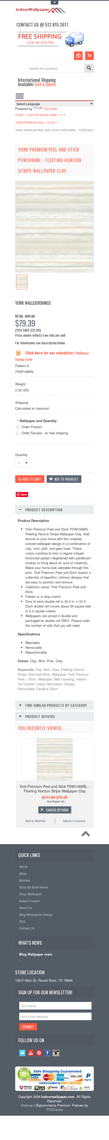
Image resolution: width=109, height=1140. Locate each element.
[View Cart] (89, 55)
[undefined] (54, 271)
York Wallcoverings (33, 303)
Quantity (21, 454)
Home (19, 115)
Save (24, 494)
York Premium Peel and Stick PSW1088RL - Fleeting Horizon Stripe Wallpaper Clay (55, 788)
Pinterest (39, 1053)
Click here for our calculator (50, 352)
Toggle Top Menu (54, 3)
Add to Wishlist (35, 821)
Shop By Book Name (42, 115)
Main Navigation (19, 95)
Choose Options (57, 809)
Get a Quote (45, 84)
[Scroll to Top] (87, 835)
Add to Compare (74, 821)
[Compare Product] (78, 55)
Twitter (22, 1053)
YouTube (31, 1053)
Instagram (56, 1053)
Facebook (47, 1053)
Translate (50, 108)
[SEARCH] (89, 68)
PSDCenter (54, 1109)
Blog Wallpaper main (35, 954)
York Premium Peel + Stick (35, 122)
